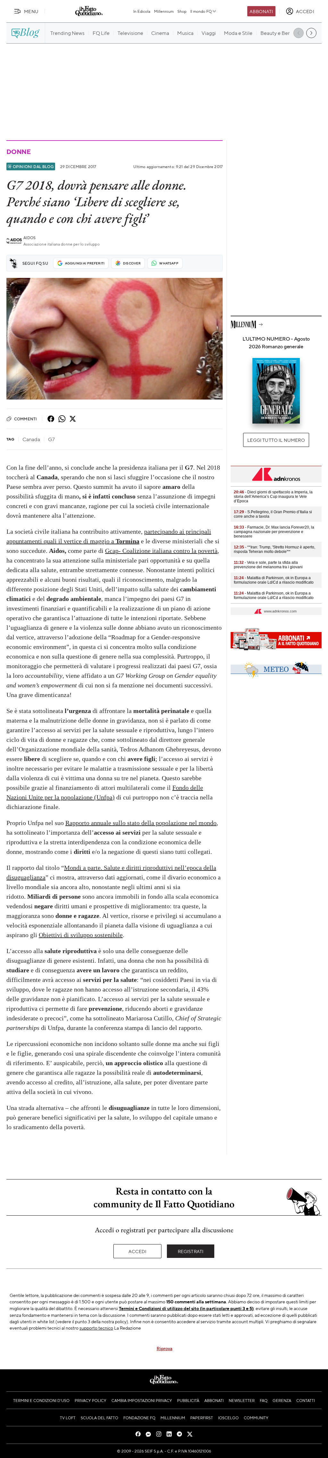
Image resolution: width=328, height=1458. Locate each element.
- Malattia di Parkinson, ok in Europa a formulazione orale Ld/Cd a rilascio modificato (274, 580)
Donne (18, 152)
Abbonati (261, 11)
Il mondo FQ (201, 11)
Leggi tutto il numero (276, 440)
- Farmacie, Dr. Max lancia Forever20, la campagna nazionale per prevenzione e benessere (274, 532)
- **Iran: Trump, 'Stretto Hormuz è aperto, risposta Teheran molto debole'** (274, 549)
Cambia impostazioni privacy (141, 1400)
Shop (181, 11)
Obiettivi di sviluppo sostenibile (81, 934)
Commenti (25, 418)
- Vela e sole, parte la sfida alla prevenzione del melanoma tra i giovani (268, 564)
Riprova (164, 1348)
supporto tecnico (96, 1328)
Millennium (164, 11)
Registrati (191, 1251)
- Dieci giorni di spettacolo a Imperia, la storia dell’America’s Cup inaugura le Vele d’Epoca (273, 496)
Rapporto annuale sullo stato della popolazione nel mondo (141, 822)
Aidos (29, 237)
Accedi (137, 1251)
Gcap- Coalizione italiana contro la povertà (161, 550)
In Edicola (141, 11)
